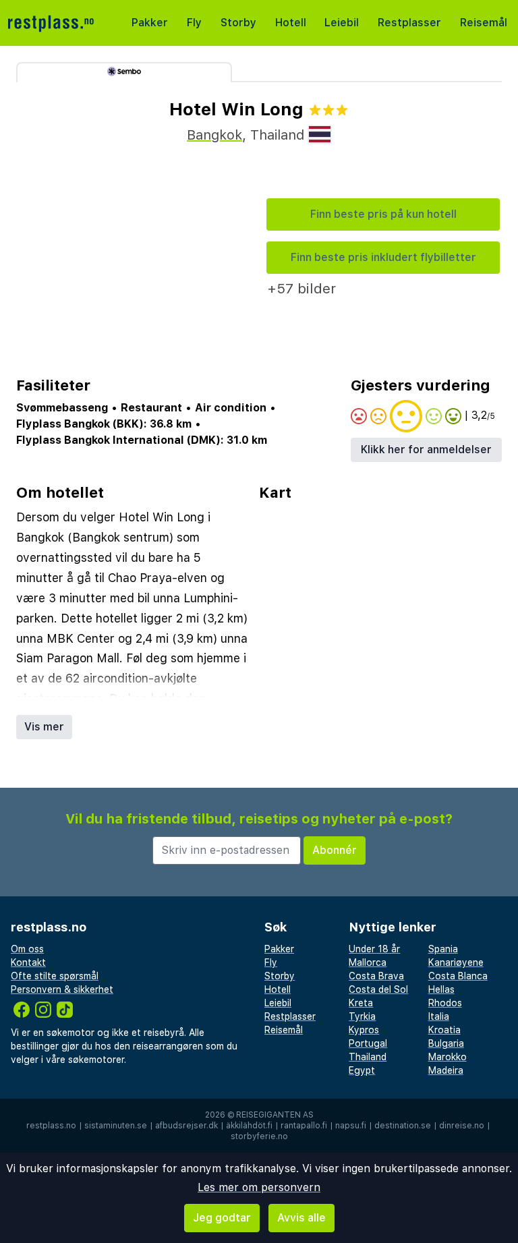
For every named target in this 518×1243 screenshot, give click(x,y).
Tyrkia (362, 1016)
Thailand (367, 1056)
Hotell (290, 22)
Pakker (150, 22)
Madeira (445, 1070)
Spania (443, 949)
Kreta (361, 1003)
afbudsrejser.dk (186, 1125)
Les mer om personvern (259, 1187)
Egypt (362, 1070)
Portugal (368, 1043)
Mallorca (367, 962)
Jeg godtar (222, 1217)
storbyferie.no (259, 1136)
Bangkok (214, 135)
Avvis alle (301, 1217)
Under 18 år (374, 949)
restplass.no (51, 1125)
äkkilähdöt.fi (249, 1125)
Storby (238, 22)
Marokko (447, 1056)
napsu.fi (350, 1125)
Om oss (27, 949)
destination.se (402, 1125)
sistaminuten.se (115, 1125)
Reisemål (483, 22)
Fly (194, 22)
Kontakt (28, 962)
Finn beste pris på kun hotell (383, 214)
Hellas (441, 989)
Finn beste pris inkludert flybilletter (383, 257)
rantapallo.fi (304, 1125)
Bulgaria (446, 1043)
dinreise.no (461, 1125)
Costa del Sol (378, 989)
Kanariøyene (456, 962)
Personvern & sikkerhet (62, 989)
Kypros (364, 1029)
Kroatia (444, 1029)
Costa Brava (376, 976)
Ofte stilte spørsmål (54, 976)
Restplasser (409, 22)
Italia (438, 1016)
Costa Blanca (458, 976)
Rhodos (445, 1003)
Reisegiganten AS (275, 1115)
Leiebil (341, 22)
